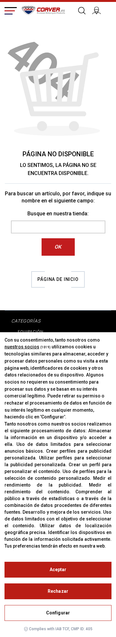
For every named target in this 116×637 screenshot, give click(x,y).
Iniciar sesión (99, 9)
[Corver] (43, 9)
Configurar (58, 612)
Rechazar (58, 591)
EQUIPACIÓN (31, 332)
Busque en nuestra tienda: (58, 214)
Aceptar (58, 569)
